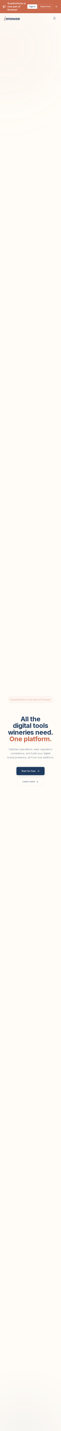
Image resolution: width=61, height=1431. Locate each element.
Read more (46, 6)
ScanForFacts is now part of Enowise (30, 699)
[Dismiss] (56, 6)
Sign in (32, 6)
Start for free (28, 771)
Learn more (29, 781)
